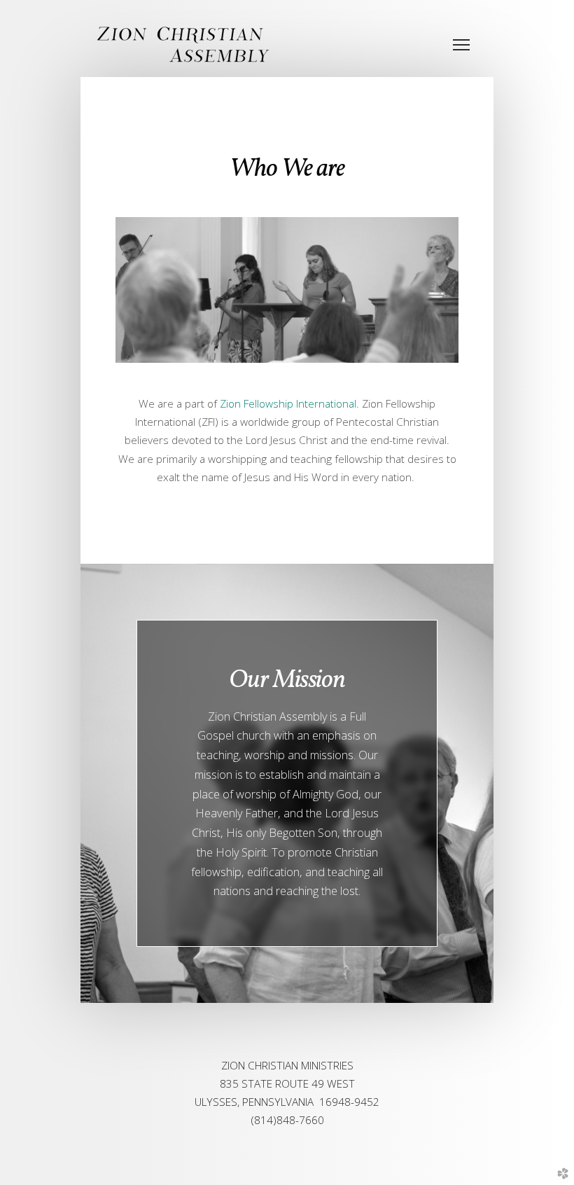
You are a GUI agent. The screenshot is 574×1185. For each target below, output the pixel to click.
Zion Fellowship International (288, 403)
